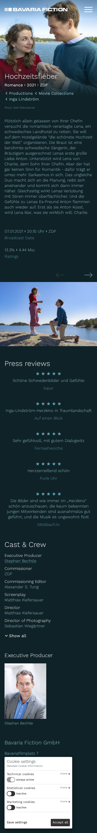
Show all (17, 635)
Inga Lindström (24, 99)
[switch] (20, 779)
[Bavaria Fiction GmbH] (36, 9)
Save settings (17, 822)
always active (25, 779)
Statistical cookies (21, 788)
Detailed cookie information (25, 765)
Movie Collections (56, 93)
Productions (21, 93)
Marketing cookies (21, 802)
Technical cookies (20, 774)
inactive (21, 793)
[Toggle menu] (88, 10)
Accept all (60, 822)
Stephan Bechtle (20, 560)
